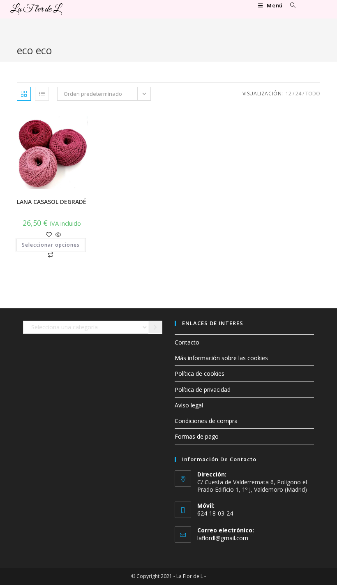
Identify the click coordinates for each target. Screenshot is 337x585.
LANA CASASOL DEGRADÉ (51, 202)
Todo (312, 93)
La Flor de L (35, 9)
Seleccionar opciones (51, 244)
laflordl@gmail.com (222, 538)
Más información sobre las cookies (221, 358)
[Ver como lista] (42, 94)
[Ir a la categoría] (155, 327)
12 (288, 93)
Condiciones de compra (206, 421)
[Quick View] (57, 235)
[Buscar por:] (290, 5)
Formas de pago (197, 436)
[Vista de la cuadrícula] (24, 94)
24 (298, 93)
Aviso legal (189, 405)
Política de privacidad (203, 389)
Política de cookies (199, 373)
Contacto (187, 342)
